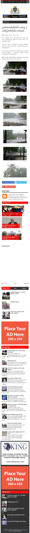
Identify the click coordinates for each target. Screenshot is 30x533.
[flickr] (15, 1)
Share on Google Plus (10, 186)
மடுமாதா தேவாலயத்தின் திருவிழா (14, 423)
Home (15, 283)
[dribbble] (18, 1)
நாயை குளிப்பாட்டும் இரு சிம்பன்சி (14, 378)
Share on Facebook (9, 182)
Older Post (26, 283)
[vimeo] (11, 1)
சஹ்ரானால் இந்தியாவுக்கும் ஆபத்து (14, 414)
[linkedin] (21, 1)
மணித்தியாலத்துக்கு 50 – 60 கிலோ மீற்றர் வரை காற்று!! (16, 496)
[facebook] (4, 1)
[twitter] (8, 1)
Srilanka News (16, 35)
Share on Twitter (22, 182)
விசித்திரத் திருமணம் (15, 301)
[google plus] (25, 1)
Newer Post (4, 283)
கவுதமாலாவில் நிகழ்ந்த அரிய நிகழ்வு (15, 386)
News (11, 35)
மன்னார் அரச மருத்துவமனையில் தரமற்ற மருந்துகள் (15, 509)
